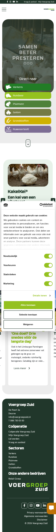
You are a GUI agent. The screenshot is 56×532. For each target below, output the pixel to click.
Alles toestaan (28, 305)
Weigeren (28, 324)
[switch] (48, 265)
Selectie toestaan (28, 314)
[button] (51, 508)
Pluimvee (13, 461)
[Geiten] (28, 113)
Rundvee (13, 457)
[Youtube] (14, 2)
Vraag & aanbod (30, 2)
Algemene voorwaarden (35, 516)
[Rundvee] (28, 96)
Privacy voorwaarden (37, 513)
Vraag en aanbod (17, 442)
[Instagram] (10, 2)
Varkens (12, 453)
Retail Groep (15, 479)
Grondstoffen (15, 468)
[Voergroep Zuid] (49, 10)
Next (53, 200)
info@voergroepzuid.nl (20, 417)
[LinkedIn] (17, 2)
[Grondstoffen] (28, 122)
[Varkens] (28, 88)
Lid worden (14, 439)
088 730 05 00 (17, 421)
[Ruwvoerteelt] (28, 130)
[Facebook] (7, 2)
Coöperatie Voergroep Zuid (22, 432)
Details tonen (40, 295)
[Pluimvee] (28, 105)
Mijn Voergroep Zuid (46, 2)
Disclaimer (42, 520)
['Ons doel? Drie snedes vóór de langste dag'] (28, 338)
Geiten (12, 464)
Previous (3, 200)
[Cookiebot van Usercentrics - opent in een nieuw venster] (40, 205)
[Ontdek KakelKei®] (28, 200)
